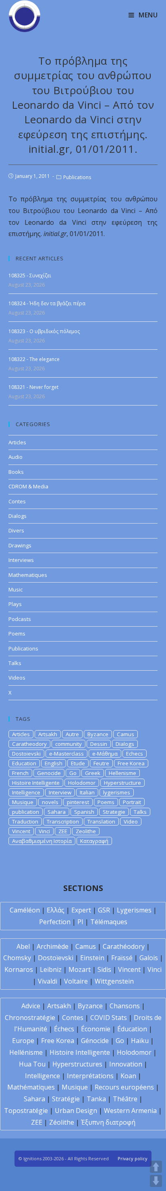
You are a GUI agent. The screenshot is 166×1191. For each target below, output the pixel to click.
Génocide (95, 1040)
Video (131, 821)
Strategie (114, 811)
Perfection (55, 921)
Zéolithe (61, 1122)
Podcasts (19, 619)
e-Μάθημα (105, 753)
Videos (16, 677)
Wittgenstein (114, 981)
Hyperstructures (77, 1064)
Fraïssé (122, 957)
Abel (23, 946)
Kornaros (18, 969)
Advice (30, 1005)
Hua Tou (32, 1064)
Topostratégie (26, 1110)
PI (80, 921)
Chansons (125, 1005)
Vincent (21, 831)
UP (156, 1167)
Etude (78, 763)
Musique (22, 802)
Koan (128, 1075)
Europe (23, 1040)
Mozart (79, 969)
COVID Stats (108, 1017)
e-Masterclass (66, 753)
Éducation (132, 1028)
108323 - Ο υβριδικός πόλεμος (44, 331)
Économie (95, 1028)
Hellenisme (122, 773)
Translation (101, 821)
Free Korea (131, 763)
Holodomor (81, 782)
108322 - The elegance (34, 359)
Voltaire (76, 981)
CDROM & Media (28, 486)
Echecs (134, 753)
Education (24, 763)
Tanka (96, 1098)
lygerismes (116, 792)
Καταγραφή (94, 841)
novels (50, 802)
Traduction (25, 821)
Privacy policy (132, 1158)
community (68, 744)
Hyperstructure (122, 782)
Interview (60, 792)
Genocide (49, 773)
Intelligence (26, 792)
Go (73, 773)
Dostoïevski (55, 957)
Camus (125, 734)
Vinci (44, 831)
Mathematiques (27, 575)
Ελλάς (55, 910)
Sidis (104, 969)
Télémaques (108, 921)
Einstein (92, 957)
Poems (16, 633)
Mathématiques (31, 1087)
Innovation (125, 1064)
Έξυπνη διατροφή (108, 1122)
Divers (16, 530)
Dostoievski (26, 753)
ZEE (62, 831)
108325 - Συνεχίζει (29, 275)
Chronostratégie (30, 1017)
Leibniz (51, 969)
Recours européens (124, 1087)
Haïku (140, 1040)
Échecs (64, 1028)
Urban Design (76, 1110)
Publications (77, 177)
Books (16, 471)
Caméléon (25, 910)
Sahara (57, 811)
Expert (81, 910)
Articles (17, 442)
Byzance (97, 734)
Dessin (98, 744)
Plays (15, 604)
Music (15, 589)
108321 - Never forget (33, 387)
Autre (72, 734)
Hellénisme (26, 1052)
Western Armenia (130, 1110)
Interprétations (90, 1075)
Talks (14, 663)
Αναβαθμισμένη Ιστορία (42, 841)
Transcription (63, 821)
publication (25, 811)
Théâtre (125, 1098)
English (53, 763)
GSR (104, 910)
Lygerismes (134, 910)
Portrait (132, 802)
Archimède (52, 946)
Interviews (21, 560)
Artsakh (47, 734)
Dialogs (17, 515)
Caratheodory (29, 744)
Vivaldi (47, 981)
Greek (92, 773)
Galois (148, 957)
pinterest (78, 802)
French (20, 773)
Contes (17, 501)
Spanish (84, 811)
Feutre (101, 763)
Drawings (19, 545)
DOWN (156, 1181)
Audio (15, 456)
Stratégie (66, 1098)
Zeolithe (86, 831)
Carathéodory (124, 946)
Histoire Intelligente (36, 782)
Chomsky (17, 957)
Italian (87, 792)
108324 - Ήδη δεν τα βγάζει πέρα (46, 303)
